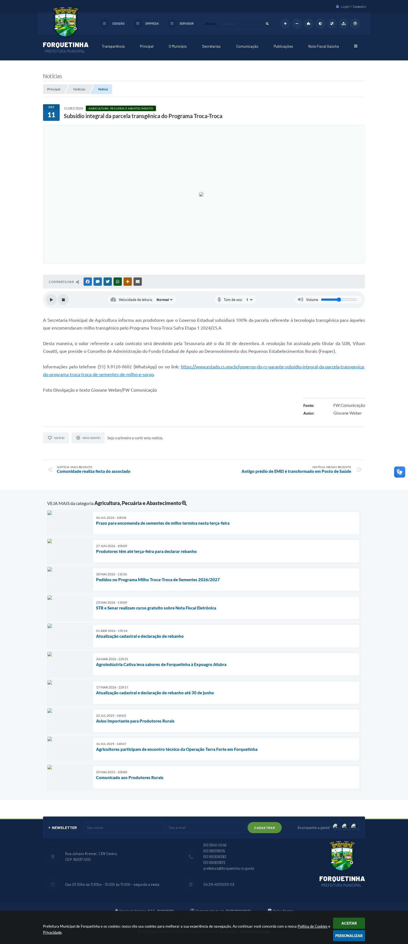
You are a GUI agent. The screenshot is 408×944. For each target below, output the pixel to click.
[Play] (51, 299)
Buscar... (212, 23)
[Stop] (63, 299)
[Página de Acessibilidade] (355, 23)
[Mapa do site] (343, 23)
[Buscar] (267, 23)
